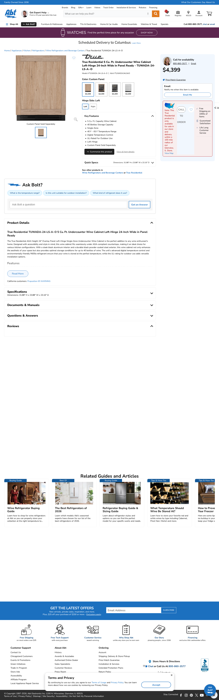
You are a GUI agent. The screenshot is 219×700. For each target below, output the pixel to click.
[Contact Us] (167, 64)
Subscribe (168, 610)
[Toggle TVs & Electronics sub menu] (97, 24)
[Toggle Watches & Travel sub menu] (158, 24)
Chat (150, 666)
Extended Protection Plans (111, 667)
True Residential (134, 172)
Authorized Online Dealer (66, 660)
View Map (169, 153)
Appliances (71, 24)
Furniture (52, 24)
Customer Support (21, 647)
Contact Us (16, 652)
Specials (164, 24)
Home (129, 24)
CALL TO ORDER (181, 110)
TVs (88, 24)
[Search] (155, 13)
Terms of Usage (99, 682)
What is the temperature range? (24, 193)
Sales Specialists (62, 664)
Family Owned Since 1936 (16, 2)
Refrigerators (38, 50)
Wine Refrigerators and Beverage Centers (65, 50)
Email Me (187, 94)
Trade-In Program (19, 667)
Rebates (142, 7)
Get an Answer (139, 204)
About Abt (60, 647)
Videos (97, 7)
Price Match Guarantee (109, 660)
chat (205, 24)
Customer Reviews (63, 667)
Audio (109, 24)
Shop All (14, 24)
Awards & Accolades (64, 656)
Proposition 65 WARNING (39, 281)
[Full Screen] (76, 119)
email (212, 24)
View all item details (125, 151)
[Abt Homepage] (10, 13)
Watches (149, 24)
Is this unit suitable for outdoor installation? (66, 193)
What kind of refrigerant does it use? (110, 193)
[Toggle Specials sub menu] (169, 24)
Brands (65, 7)
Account (102, 652)
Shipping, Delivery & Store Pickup (114, 656)
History (58, 652)
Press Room (60, 671)
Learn (88, 7)
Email (193, 63)
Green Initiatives (18, 664)
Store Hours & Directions (166, 661)
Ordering (104, 647)
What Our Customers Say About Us (198, 2)
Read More (18, 273)
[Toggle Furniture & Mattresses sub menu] (64, 24)
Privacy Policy (117, 682)
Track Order (108, 7)
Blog (73, 7)
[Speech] (148, 14)
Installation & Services (126, 7)
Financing (153, 7)
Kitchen (27, 50)
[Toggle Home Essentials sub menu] (138, 24)
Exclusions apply (93, 614)
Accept (156, 685)
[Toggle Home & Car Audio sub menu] (119, 24)
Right (93, 106)
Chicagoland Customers (22, 656)
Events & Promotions (20, 660)
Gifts (80, 7)
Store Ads (15, 671)
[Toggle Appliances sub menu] (78, 24)
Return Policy (105, 671)
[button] (109, 42)
